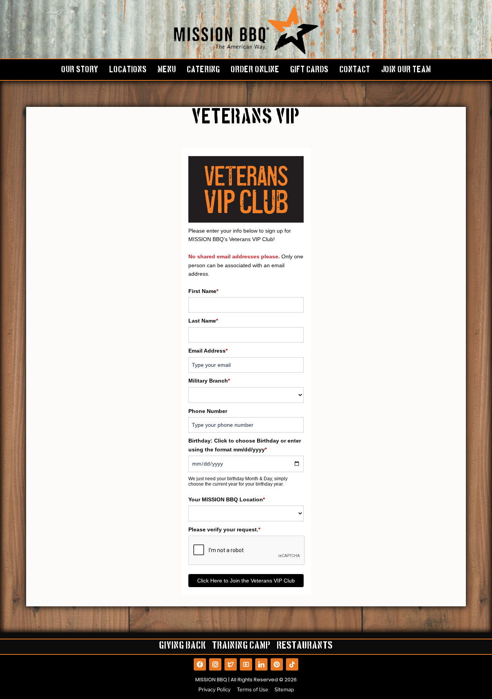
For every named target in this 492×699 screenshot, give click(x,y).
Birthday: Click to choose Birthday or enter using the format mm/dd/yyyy (244, 445)
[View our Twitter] (230, 664)
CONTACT (354, 70)
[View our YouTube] (246, 664)
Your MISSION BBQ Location (226, 499)
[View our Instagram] (215, 664)
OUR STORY (79, 70)
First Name (203, 291)
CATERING (203, 70)
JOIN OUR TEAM (406, 70)
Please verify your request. (224, 529)
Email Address (208, 351)
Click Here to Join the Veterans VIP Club (246, 581)
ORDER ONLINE (255, 70)
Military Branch (209, 381)
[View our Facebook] (200, 664)
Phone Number (207, 411)
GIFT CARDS (309, 70)
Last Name (203, 321)
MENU (167, 70)
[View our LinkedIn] (261, 664)
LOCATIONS (128, 70)
